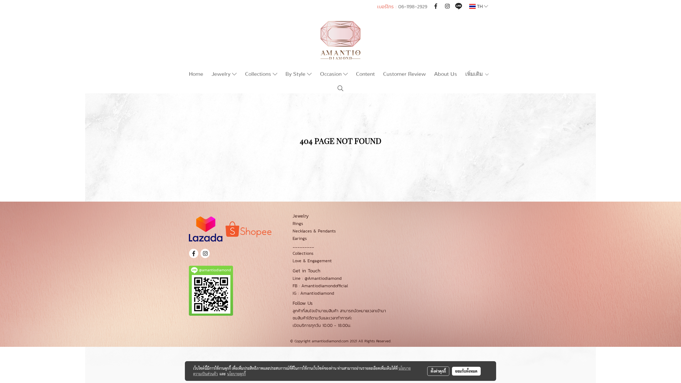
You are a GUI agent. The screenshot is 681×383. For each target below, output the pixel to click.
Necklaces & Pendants (314, 231)
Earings (300, 238)
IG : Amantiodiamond (313, 293)
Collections (259, 74)
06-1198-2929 (412, 6)
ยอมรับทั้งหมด (466, 371)
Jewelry (221, 74)
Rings (298, 223)
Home (196, 74)
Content (365, 74)
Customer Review (404, 74)
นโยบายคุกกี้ (236, 373)
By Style (296, 74)
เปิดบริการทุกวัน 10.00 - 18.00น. (322, 325)
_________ (303, 246)
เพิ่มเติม (474, 74)
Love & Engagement (312, 260)
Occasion (331, 74)
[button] (340, 88)
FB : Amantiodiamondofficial (320, 285)
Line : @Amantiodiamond (317, 278)
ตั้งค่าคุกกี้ (438, 371)
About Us (445, 74)
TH (480, 6)
